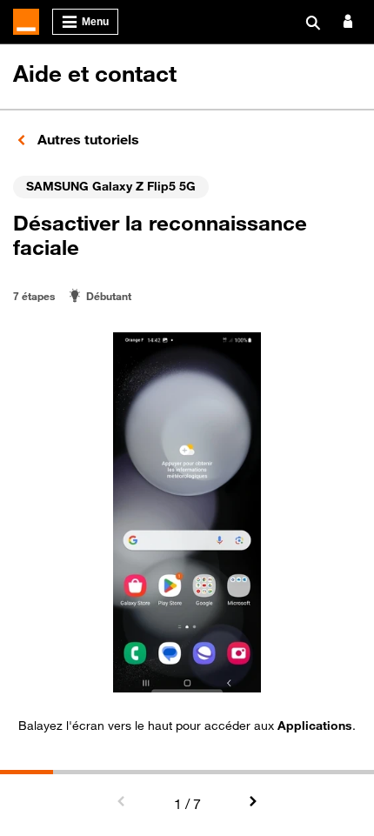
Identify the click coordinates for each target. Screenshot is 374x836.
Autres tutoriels (86, 139)
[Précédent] (121, 802)
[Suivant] (252, 802)
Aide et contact (95, 73)
